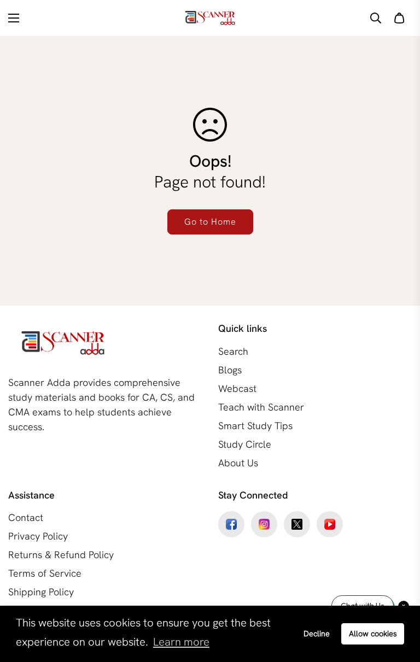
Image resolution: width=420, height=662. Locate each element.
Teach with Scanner (261, 407)
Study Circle (244, 444)
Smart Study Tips (255, 425)
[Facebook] (231, 524)
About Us (238, 462)
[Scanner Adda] (210, 18)
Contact (25, 517)
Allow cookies (373, 633)
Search (233, 351)
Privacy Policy (38, 536)
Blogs (230, 370)
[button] (399, 18)
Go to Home (210, 221)
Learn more (181, 642)
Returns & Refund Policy (61, 554)
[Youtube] (330, 524)
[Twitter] (297, 524)
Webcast (237, 388)
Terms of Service (44, 573)
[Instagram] (264, 524)
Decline (317, 633)
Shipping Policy (41, 591)
